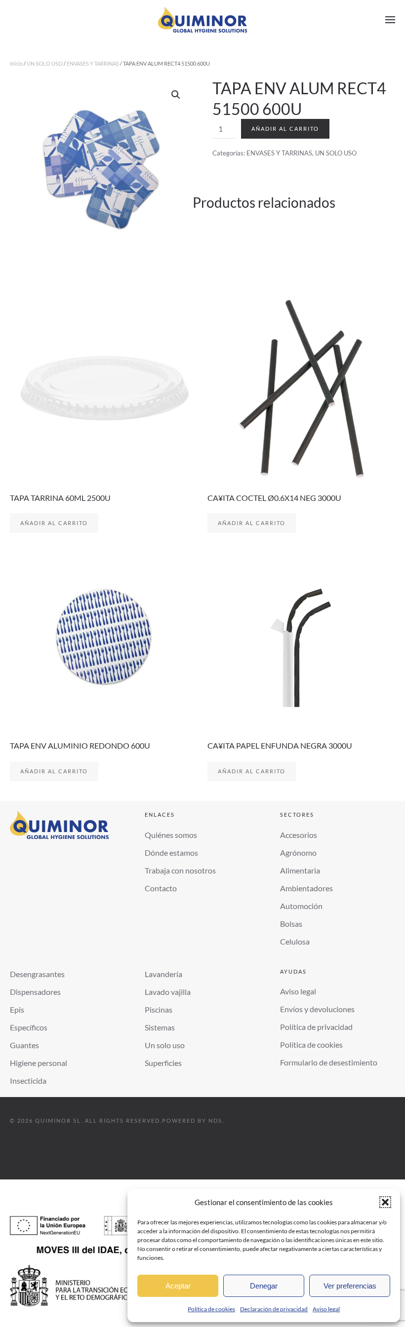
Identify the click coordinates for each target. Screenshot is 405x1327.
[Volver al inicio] (202, 19)
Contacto (161, 888)
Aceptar (178, 1286)
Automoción (301, 905)
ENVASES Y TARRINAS (93, 63)
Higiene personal (38, 1062)
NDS (215, 1120)
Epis (17, 1009)
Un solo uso (165, 1045)
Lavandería (163, 974)
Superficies (163, 1062)
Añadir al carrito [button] (54, 523)
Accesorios (298, 834)
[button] (385, 1202)
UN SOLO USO (45, 63)
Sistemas (160, 1027)
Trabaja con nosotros (180, 870)
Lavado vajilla (168, 991)
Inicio (16, 63)
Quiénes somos (171, 834)
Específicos (28, 1027)
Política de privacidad (316, 1026)
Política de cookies (211, 1309)
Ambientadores (306, 888)
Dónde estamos (171, 852)
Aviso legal (326, 1309)
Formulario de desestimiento (328, 1062)
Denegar (264, 1286)
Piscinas (158, 1009)
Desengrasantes (37, 974)
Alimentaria (300, 870)
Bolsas (291, 923)
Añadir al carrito (285, 128)
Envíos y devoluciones (317, 1009)
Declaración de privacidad (274, 1309)
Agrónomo (298, 852)
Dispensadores (35, 991)
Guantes (24, 1045)
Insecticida (28, 1080)
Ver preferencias (350, 1286)
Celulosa (295, 941)
